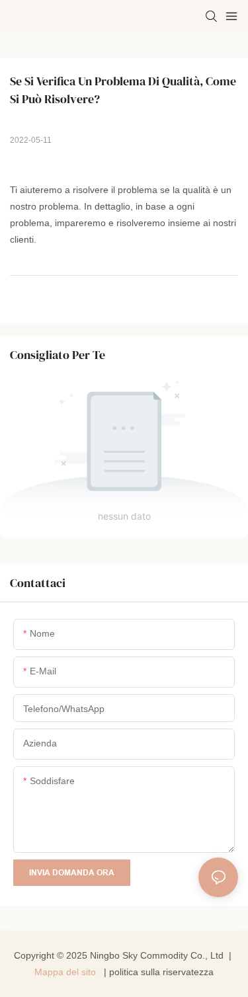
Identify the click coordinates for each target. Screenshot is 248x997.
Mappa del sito (66, 972)
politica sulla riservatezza (161, 972)
